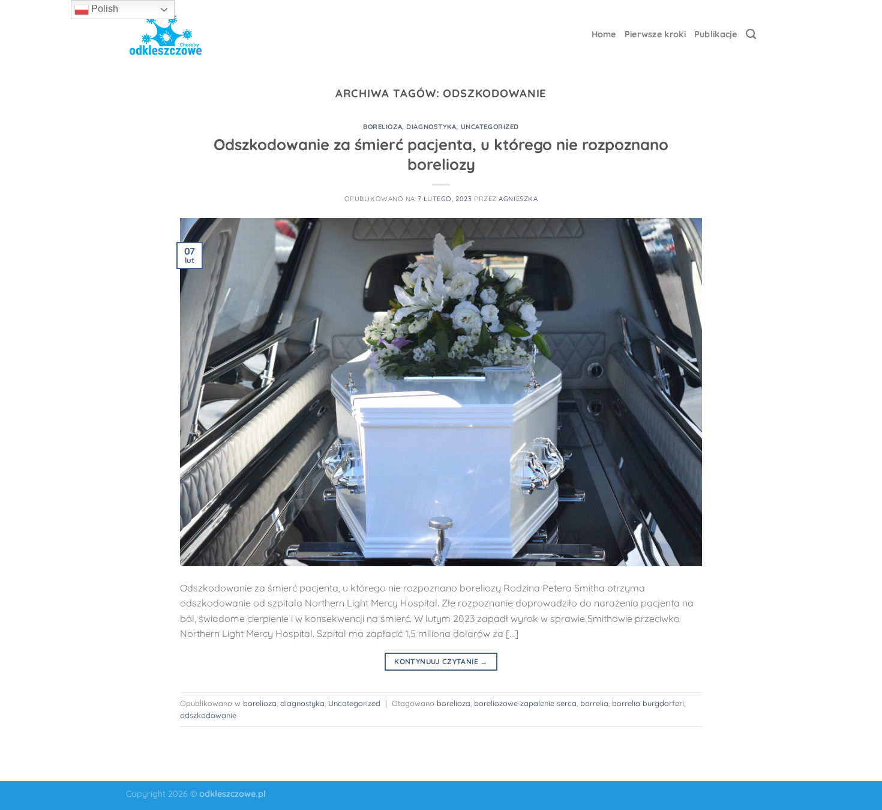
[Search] (751, 34)
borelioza (382, 126)
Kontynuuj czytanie (440, 661)
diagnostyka (431, 126)
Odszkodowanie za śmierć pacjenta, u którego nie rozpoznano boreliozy (441, 154)
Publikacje (715, 34)
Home (604, 34)
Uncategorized (490, 126)
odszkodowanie (208, 715)
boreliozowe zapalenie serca (525, 703)
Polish (103, 9)
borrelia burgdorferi (648, 703)
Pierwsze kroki (655, 34)
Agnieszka (518, 199)
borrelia (594, 703)
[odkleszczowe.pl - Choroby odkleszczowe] (165, 34)
